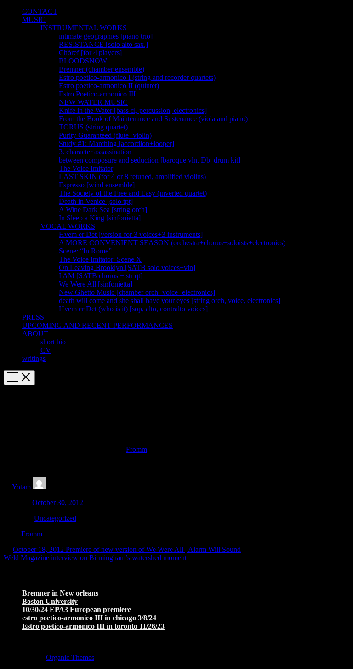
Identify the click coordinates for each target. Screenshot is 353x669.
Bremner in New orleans (60, 593)
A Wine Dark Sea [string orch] (103, 210)
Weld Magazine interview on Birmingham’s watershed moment (95, 558)
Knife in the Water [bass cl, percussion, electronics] (133, 110)
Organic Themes (70, 657)
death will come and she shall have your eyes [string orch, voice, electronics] (169, 300)
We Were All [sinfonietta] (95, 284)
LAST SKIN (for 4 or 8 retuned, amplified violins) (132, 176)
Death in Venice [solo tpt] (96, 201)
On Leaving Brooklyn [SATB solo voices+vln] (127, 267)
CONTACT (39, 11)
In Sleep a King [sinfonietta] (100, 218)
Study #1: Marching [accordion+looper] (116, 143)
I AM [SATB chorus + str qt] (100, 276)
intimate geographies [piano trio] (106, 36)
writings (34, 358)
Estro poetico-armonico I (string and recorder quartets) (137, 77)
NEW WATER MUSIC (93, 102)
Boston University (50, 601)
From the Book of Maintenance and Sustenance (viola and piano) (153, 119)
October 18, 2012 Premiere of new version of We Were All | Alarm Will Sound (127, 549)
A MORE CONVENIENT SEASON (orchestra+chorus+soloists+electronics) (172, 243)
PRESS (33, 317)
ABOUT (35, 333)
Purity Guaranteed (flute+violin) (105, 135)
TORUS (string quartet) (93, 127)
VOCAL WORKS (67, 226)
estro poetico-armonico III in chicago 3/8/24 (89, 618)
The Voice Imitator (86, 168)
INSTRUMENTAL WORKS (83, 28)
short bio (53, 342)
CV (45, 350)
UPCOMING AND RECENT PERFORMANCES (97, 325)
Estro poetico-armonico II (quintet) (109, 86)
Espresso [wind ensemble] (97, 185)
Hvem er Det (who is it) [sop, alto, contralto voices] (133, 309)
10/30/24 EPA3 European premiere (76, 609)
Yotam (21, 487)
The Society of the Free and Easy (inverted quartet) (133, 193)
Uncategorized (55, 518)
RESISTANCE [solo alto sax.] (103, 44)
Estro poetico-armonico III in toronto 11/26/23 (93, 626)
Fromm (136, 449)
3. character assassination (95, 152)
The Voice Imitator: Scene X (100, 259)
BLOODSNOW (83, 61)
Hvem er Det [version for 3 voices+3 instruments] (131, 234)
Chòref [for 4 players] (90, 52)
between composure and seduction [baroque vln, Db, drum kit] (149, 160)
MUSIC (34, 19)
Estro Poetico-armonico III (97, 94)
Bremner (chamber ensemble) (101, 69)
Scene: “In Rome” (85, 251)
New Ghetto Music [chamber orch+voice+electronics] (137, 292)
